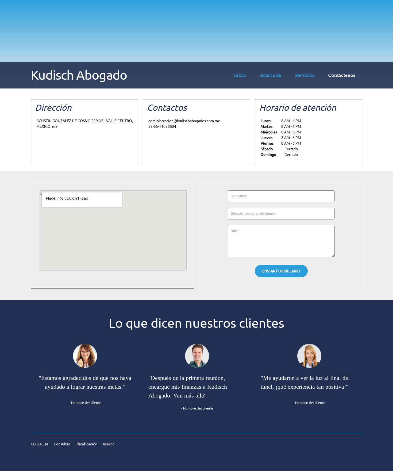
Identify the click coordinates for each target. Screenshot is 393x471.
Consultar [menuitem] (62, 444)
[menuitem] (240, 76)
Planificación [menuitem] (86, 444)
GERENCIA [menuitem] (39, 444)
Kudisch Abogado (79, 75)
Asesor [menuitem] (108, 444)
